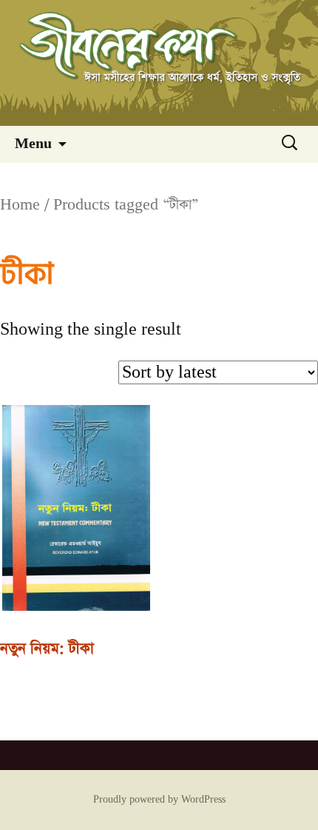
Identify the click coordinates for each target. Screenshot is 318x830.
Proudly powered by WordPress (159, 800)
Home (20, 204)
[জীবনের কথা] (159, 63)
